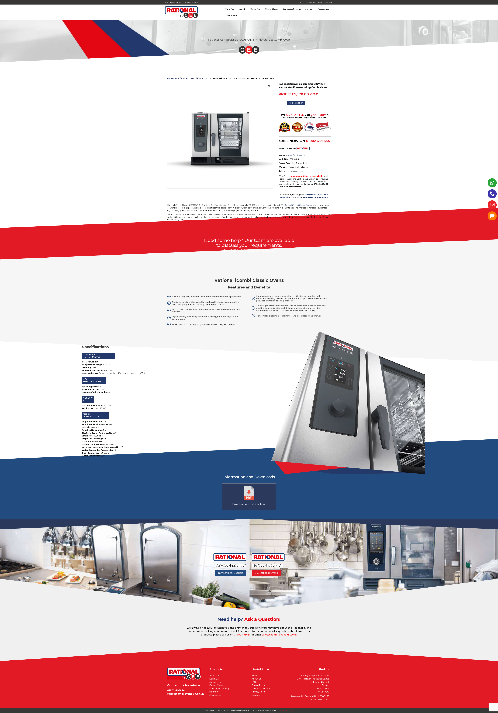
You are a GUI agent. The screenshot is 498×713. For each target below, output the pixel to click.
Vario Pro (214, 675)
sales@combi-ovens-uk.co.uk (279, 634)
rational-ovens (321, 197)
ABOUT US (311, 2)
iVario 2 (241, 9)
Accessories (323, 9)
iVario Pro (229, 9)
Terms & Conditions (261, 688)
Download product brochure (249, 504)
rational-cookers (305, 197)
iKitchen (309, 9)
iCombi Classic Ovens (295, 155)
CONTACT (329, 2)
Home (170, 78)
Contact (256, 695)
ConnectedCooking (292, 9)
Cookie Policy (258, 685)
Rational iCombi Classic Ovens (298, 205)
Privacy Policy (259, 692)
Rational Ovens (188, 78)
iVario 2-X (214, 679)
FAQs (320, 2)
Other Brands (231, 15)
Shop (177, 78)
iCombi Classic (271, 9)
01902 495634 (318, 141)
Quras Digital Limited (285, 710)
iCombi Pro (255, 9)
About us (256, 679)
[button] (269, 86)
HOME (301, 2)
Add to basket (296, 103)
